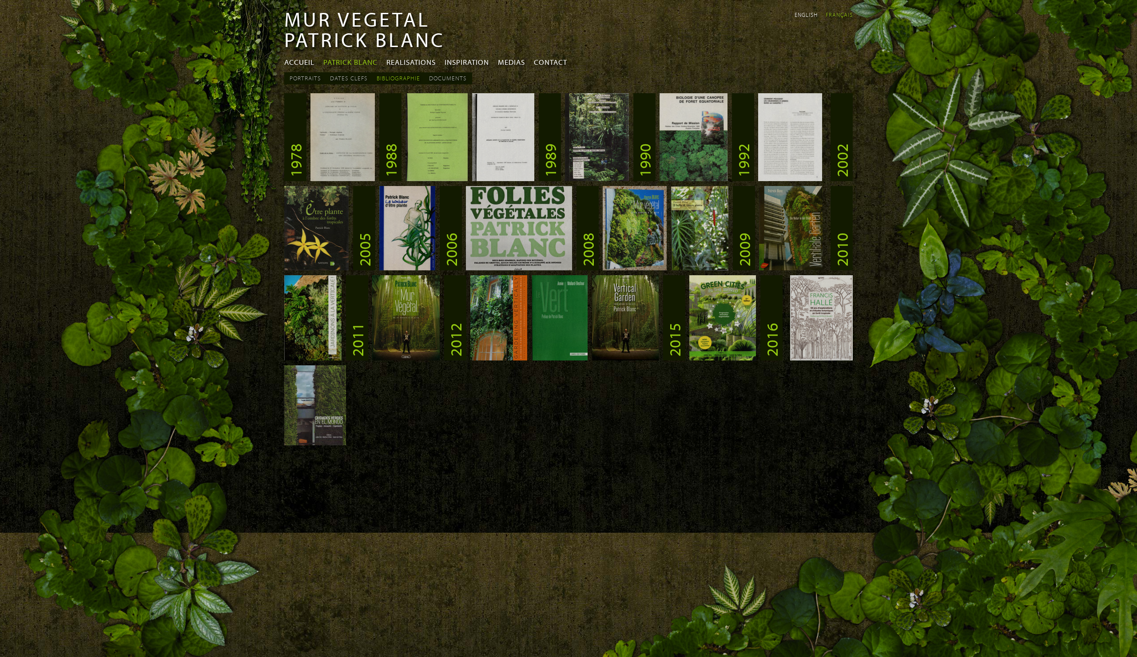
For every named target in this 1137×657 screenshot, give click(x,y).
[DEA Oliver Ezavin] (503, 178)
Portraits (305, 78)
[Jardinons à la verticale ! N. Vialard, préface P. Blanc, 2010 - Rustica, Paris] (313, 357)
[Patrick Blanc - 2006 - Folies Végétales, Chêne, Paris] (519, 267)
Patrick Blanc (350, 62)
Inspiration (467, 62)
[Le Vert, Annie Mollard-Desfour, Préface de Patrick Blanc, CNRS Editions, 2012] (560, 357)
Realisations (411, 62)
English (806, 14)
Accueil (299, 62)
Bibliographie (398, 78)
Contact (550, 62)
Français (839, 14)
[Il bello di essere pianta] (699, 267)
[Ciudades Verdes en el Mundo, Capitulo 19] (315, 442)
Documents (448, 78)
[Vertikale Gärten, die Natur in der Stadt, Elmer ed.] (791, 267)
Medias (511, 62)
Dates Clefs (349, 78)
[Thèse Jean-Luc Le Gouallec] (437, 178)
